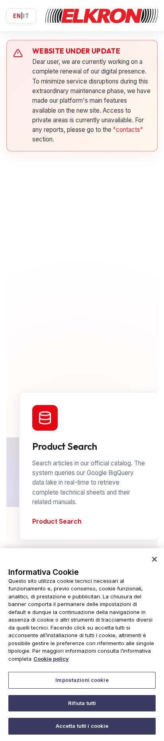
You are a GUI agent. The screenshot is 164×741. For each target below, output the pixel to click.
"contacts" (128, 129)
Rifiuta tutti (82, 703)
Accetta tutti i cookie (82, 726)
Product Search (57, 521)
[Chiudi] (154, 559)
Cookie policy (51, 659)
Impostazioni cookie (81, 680)
